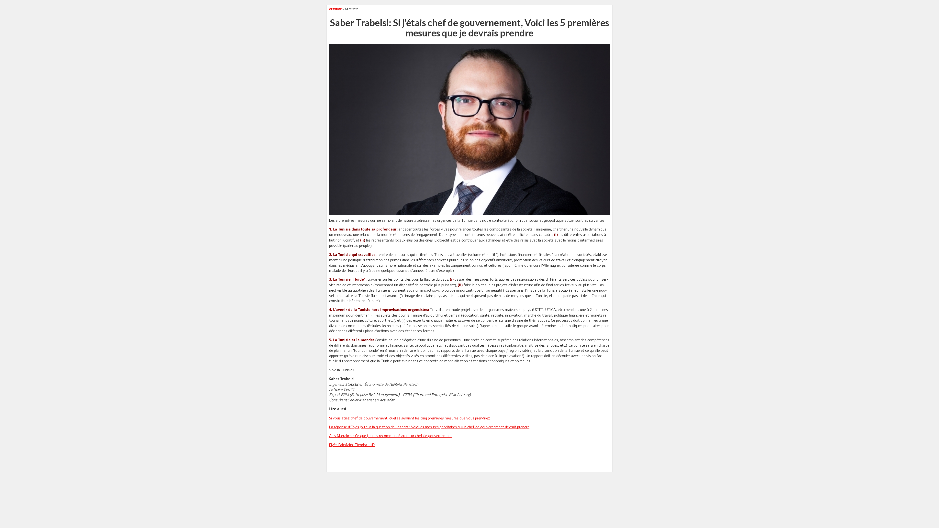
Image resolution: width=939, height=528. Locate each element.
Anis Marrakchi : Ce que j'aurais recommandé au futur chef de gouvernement (390, 435)
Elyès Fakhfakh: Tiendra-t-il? (352, 444)
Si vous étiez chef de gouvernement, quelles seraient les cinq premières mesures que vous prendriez (409, 418)
